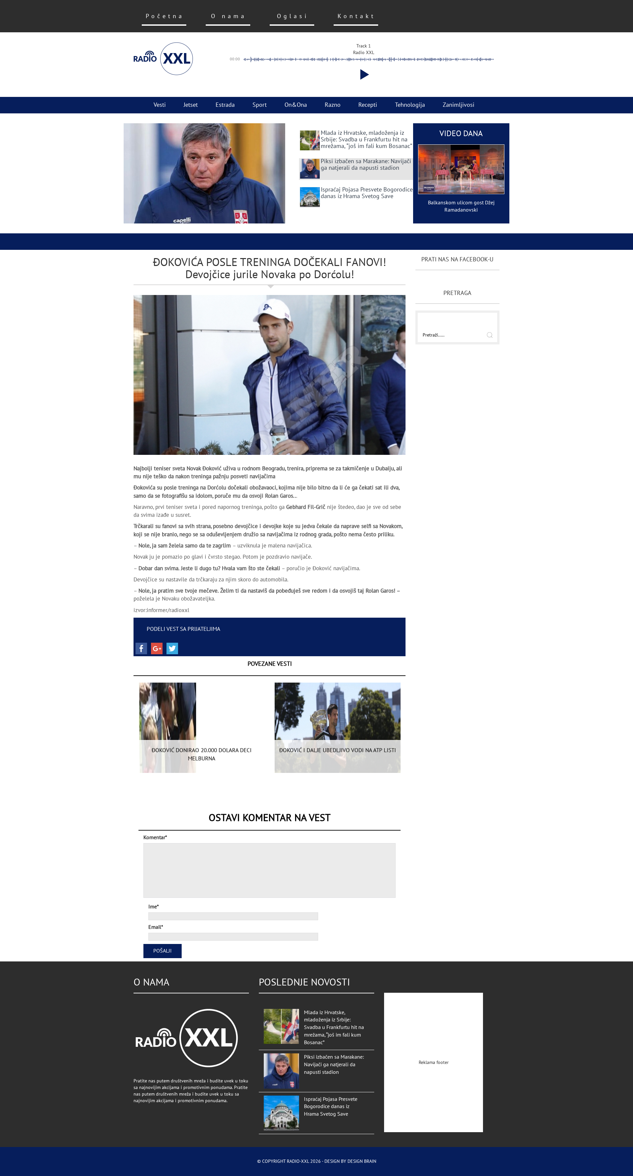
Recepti (367, 105)
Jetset (191, 105)
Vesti (160, 105)
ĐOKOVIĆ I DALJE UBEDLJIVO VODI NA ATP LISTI (337, 750)
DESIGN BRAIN (361, 1161)
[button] (363, 74)
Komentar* (155, 837)
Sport (260, 105)
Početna (165, 16)
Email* (155, 927)
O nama (229, 16)
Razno (333, 105)
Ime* (153, 907)
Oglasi (293, 16)
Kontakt (357, 16)
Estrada (225, 105)
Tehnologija (410, 105)
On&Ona (296, 105)
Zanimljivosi (458, 105)
